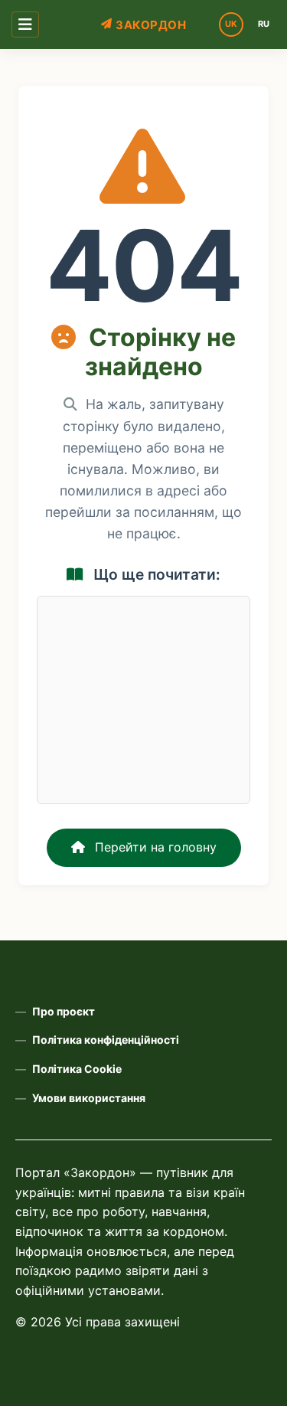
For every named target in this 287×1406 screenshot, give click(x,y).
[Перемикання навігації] (25, 24)
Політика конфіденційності (105, 1039)
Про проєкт (63, 1011)
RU (263, 23)
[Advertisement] (143, 700)
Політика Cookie (77, 1068)
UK (231, 23)
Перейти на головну (154, 847)
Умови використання (88, 1097)
